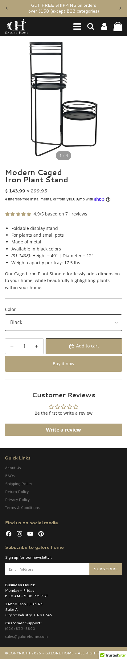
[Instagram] (19, 533)
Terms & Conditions (22, 507)
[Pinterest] (41, 533)
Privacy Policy (17, 499)
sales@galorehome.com (26, 636)
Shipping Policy (18, 483)
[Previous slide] (7, 8)
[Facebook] (8, 533)
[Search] (90, 26)
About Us (13, 467)
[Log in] (104, 26)
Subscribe (106, 569)
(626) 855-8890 (20, 628)
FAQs (10, 475)
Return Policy (17, 491)
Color (10, 309)
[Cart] (118, 26)
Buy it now (63, 363)
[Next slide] (120, 8)
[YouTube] (30, 533)
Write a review (63, 429)
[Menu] (77, 26)
